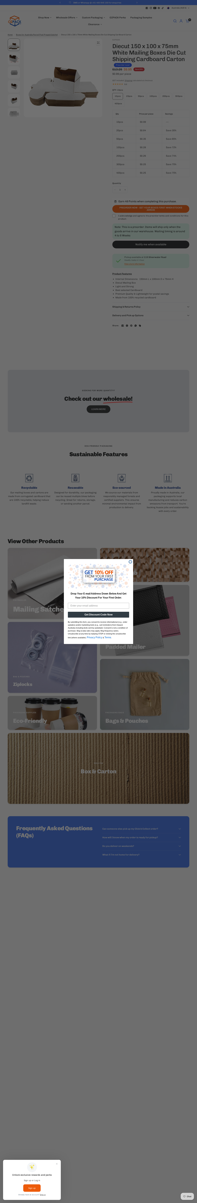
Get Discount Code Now (98, 614)
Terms (108, 637)
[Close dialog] (130, 561)
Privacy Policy (94, 637)
